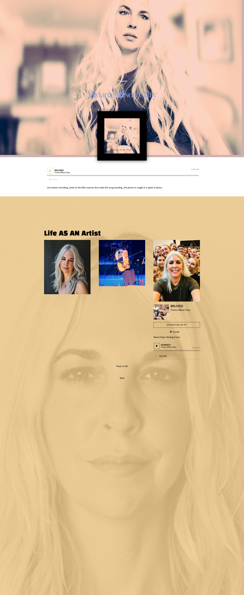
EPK (161, 4)
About (73, 4)
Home (57, 4)
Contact (145, 4)
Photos (125, 4)
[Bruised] (161, 312)
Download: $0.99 (177, 325)
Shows (108, 4)
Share (55, 179)
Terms (122, 378)
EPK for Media (181, 4)
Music (90, 4)
